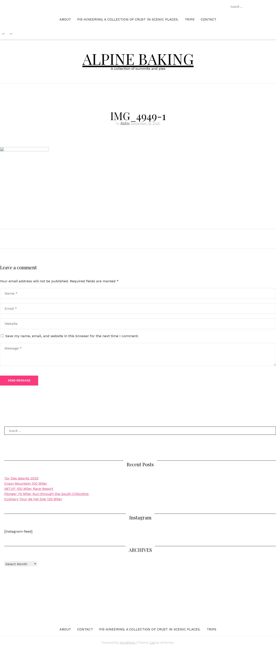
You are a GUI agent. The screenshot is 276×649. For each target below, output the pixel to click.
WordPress (127, 642)
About (65, 19)
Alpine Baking (138, 58)
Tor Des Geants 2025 (21, 478)
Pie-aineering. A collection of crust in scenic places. (128, 19)
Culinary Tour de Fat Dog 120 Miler (33, 499)
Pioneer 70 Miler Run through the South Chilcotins (46, 494)
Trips (189, 19)
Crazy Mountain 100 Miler (25, 483)
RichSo (125, 123)
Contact (208, 19)
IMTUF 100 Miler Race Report (28, 489)
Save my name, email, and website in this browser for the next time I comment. (72, 336)
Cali (152, 642)
